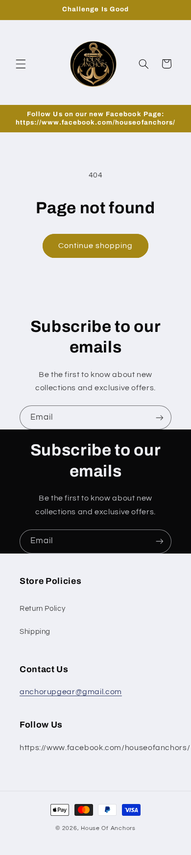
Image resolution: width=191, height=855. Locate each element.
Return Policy (42, 608)
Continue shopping (95, 246)
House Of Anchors (108, 828)
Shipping (35, 631)
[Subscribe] (159, 417)
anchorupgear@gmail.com (71, 692)
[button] (20, 63)
